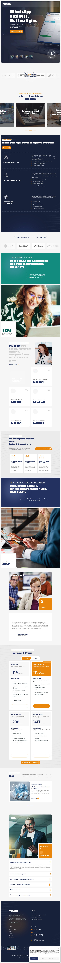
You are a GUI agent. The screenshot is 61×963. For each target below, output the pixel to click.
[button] (58, 948)
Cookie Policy (42, 960)
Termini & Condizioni (23, 957)
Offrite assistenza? (15, 889)
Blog (10, 931)
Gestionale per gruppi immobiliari (39, 915)
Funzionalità (34, 913)
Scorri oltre (3, 322)
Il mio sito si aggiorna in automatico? (20, 884)
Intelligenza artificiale (37, 784)
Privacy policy (47, 960)
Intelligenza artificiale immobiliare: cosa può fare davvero (40, 787)
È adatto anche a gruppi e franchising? (20, 895)
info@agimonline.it (38, 932)
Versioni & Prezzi (12, 929)
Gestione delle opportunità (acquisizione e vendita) (30, 112)
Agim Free (11, 935)
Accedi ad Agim (12, 937)
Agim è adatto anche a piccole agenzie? (20, 862)
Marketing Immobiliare (36, 917)
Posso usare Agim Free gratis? (18, 874)
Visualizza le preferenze (53, 958)
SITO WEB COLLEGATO (10, 223)
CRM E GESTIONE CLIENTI (11, 162)
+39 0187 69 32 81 (37, 929)
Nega (43, 958)
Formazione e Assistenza (37, 919)
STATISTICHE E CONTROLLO (8, 203)
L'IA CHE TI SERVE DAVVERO (12, 180)
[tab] (26, 658)
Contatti (11, 933)
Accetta (34, 958)
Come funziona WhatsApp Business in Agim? (22, 879)
